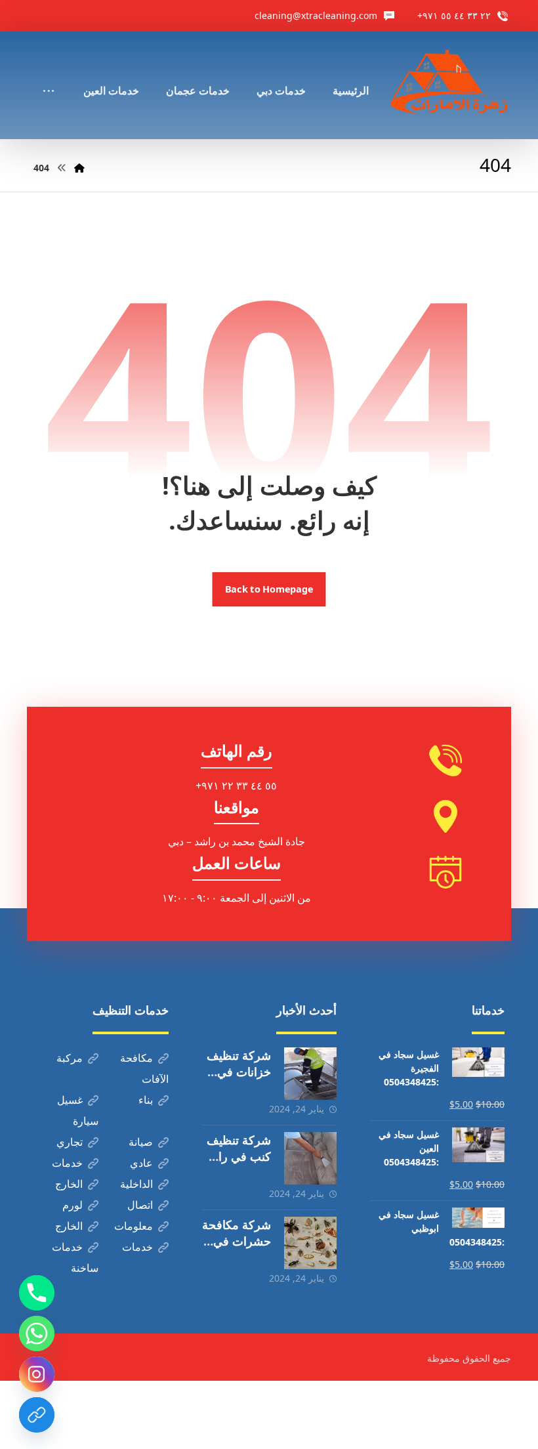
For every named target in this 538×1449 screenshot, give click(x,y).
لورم (72, 1205)
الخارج (69, 1184)
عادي (141, 1163)
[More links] (49, 73)
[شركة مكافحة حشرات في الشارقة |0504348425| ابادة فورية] (310, 1243)
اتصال (140, 1205)
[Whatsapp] (36, 1333)
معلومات (133, 1226)
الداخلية (136, 1184)
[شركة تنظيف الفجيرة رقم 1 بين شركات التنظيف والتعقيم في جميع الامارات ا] (450, 85)
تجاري (69, 1142)
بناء (145, 1100)
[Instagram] (36, 1374)
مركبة (69, 1058)
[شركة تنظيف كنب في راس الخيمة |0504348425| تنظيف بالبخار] (310, 1158)
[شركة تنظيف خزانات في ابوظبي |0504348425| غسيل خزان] (310, 1073)
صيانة (141, 1142)
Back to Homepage (269, 589)
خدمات (67, 1163)
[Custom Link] (36, 1415)
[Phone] (36, 1293)
